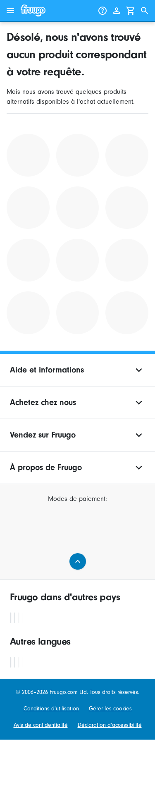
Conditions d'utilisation (51, 708)
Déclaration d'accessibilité (110, 725)
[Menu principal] (10, 11)
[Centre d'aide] (102, 11)
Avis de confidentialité (41, 725)
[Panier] (131, 11)
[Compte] (117, 11)
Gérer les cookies (110, 708)
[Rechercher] (145, 11)
